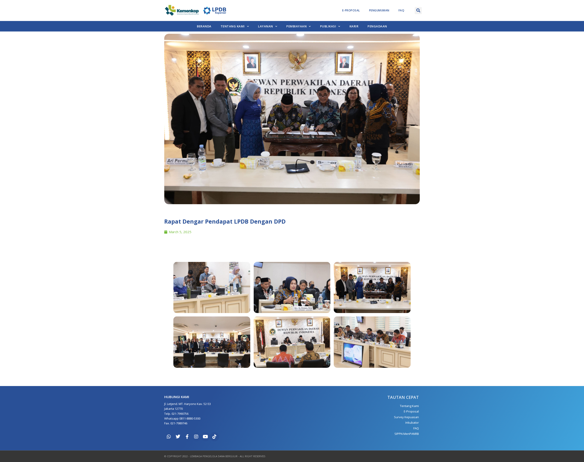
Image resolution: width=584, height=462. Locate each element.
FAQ (401, 10)
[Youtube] (205, 436)
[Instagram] (196, 436)
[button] (418, 10)
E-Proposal (351, 10)
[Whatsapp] (168, 436)
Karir (354, 26)
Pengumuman (379, 10)
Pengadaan (377, 26)
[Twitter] (177, 436)
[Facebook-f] (187, 436)
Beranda (204, 26)
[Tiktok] (214, 436)
